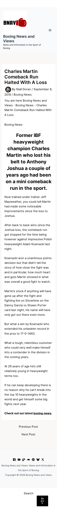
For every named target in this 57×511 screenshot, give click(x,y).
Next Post (28, 434)
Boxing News (23, 94)
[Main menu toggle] (50, 30)
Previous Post (28, 426)
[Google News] (28, 459)
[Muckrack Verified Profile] (23, 459)
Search (28, 493)
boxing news (42, 413)
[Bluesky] (38, 459)
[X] (42, 459)
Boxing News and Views (19, 38)
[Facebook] (14, 459)
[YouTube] (19, 459)
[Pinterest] (33, 459)
